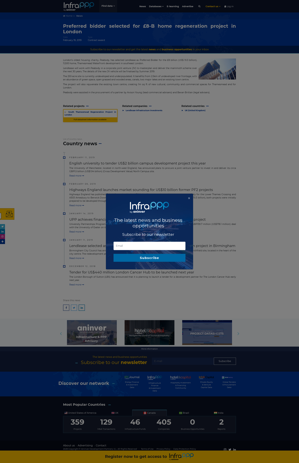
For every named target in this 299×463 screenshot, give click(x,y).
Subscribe (149, 258)
